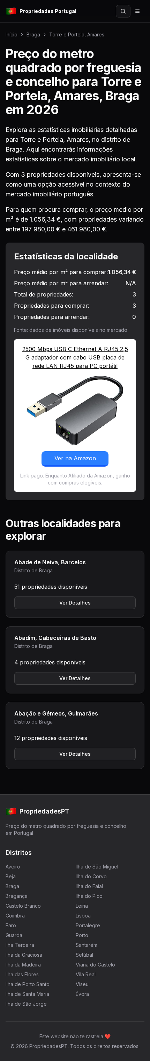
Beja (11, 876)
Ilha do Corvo (91, 876)
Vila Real (86, 974)
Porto (82, 935)
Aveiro (13, 867)
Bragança (17, 896)
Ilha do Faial (89, 886)
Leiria (82, 906)
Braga (33, 34)
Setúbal (84, 955)
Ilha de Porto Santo (28, 984)
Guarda (14, 935)
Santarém (86, 945)
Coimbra (15, 916)
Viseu (82, 984)
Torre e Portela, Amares (76, 34)
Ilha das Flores (22, 974)
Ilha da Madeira (23, 965)
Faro (11, 925)
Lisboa (83, 916)
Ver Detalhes (75, 603)
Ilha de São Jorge (26, 1004)
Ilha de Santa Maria (27, 994)
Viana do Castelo (95, 965)
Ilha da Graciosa (24, 955)
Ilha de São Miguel (97, 867)
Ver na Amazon (75, 458)
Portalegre (88, 925)
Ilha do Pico (89, 896)
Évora (82, 994)
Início (11, 34)
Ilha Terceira (20, 945)
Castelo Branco (23, 906)
